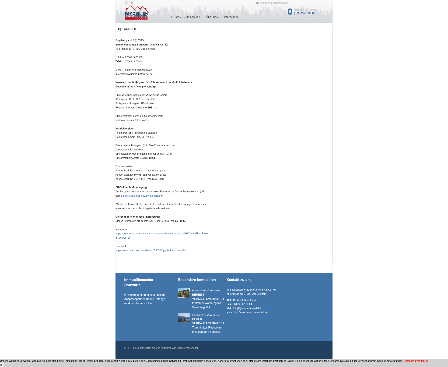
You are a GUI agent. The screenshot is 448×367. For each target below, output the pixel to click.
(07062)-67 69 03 (304, 13)
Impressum (231, 17)
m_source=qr (122, 237)
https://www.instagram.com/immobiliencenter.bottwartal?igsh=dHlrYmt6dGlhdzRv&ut (161, 233)
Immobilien (193, 17)
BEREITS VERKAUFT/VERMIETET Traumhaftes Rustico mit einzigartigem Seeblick (208, 325)
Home (177, 17)
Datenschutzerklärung (416, 360)
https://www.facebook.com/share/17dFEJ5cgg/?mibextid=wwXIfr (150, 250)
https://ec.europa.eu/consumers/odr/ (143, 195)
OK (2, 365)
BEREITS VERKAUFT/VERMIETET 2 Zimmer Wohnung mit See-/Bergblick (208, 300)
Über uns (212, 17)
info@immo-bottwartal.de (274, 2)
